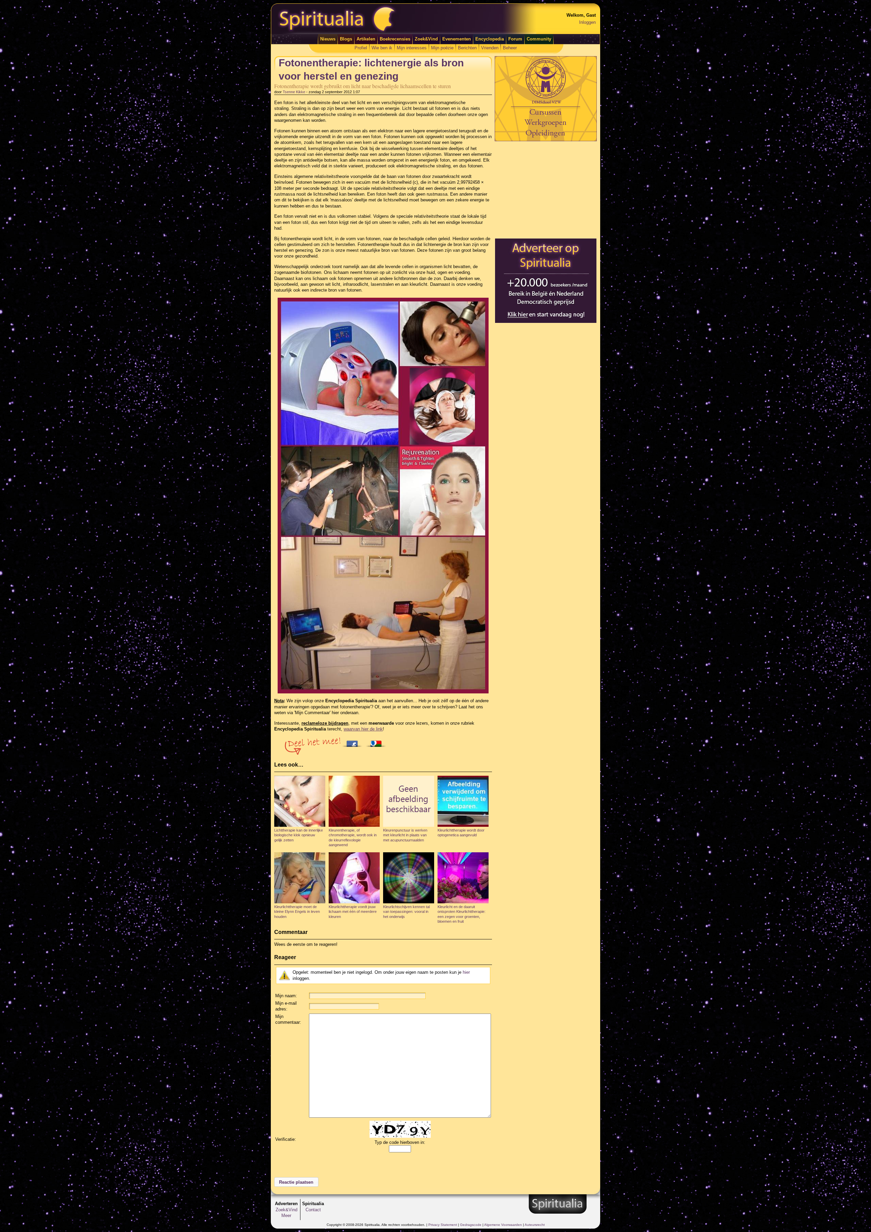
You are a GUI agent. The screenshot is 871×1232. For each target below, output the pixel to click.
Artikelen (366, 39)
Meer (286, 1215)
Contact (313, 1209)
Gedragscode (470, 1225)
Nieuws (327, 39)
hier (466, 972)
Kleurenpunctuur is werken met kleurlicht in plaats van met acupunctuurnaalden (405, 835)
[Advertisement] (546, 189)
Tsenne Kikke (294, 92)
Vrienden (489, 47)
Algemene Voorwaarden (503, 1225)
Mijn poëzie (442, 47)
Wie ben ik (382, 47)
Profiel (361, 47)
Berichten (467, 47)
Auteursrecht (535, 1225)
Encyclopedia (489, 39)
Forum (515, 39)
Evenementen (456, 39)
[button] (296, 1182)
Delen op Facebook (354, 742)
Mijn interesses (412, 47)
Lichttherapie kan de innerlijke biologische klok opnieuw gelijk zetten (298, 835)
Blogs (346, 39)
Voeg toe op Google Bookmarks (378, 742)
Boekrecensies (395, 39)
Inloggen (587, 22)
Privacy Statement (442, 1225)
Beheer (510, 47)
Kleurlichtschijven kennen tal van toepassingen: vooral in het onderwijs (406, 912)
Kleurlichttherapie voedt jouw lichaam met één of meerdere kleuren (353, 912)
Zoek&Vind (426, 39)
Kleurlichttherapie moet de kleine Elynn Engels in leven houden (297, 912)
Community (539, 39)
